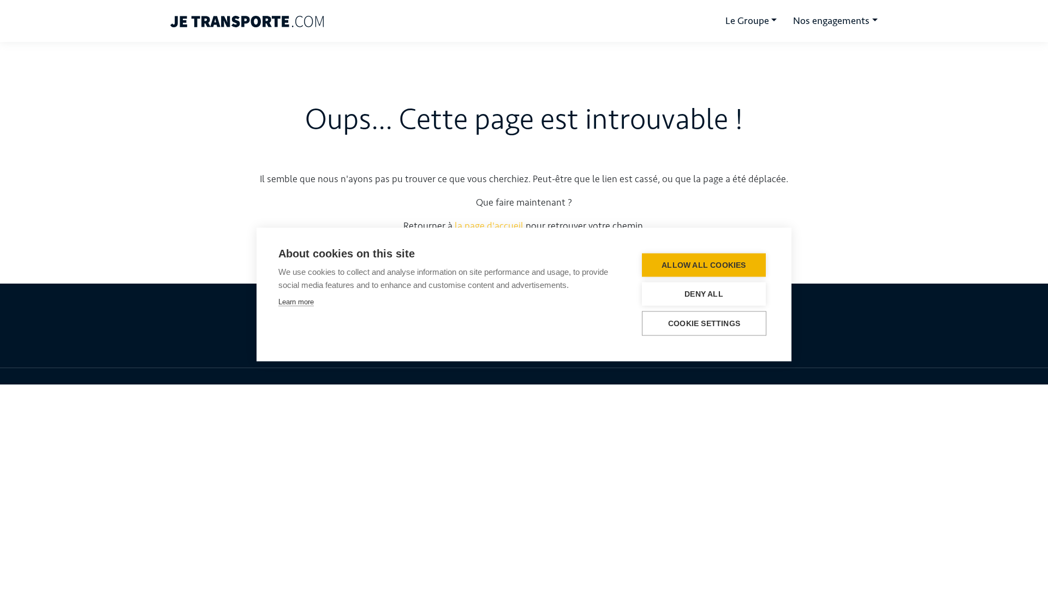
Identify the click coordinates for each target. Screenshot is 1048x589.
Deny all (703, 294)
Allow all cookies (704, 265)
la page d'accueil (489, 226)
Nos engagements (831, 21)
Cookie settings (704, 324)
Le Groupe (747, 21)
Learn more (296, 302)
